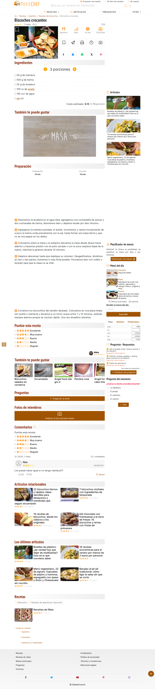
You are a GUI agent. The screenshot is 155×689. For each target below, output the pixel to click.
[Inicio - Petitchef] (16, 16)
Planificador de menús (122, 259)
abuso (101, 474)
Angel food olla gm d (63, 380)
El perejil (114, 391)
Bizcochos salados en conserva (21, 382)
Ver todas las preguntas (130, 368)
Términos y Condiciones (91, 661)
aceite (31, 89)
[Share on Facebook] (63, 54)
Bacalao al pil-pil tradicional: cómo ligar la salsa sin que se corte (90, 573)
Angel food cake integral (101, 380)
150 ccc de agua (25, 93)
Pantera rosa (81, 379)
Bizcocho (22, 602)
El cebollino (115, 395)
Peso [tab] (110, 322)
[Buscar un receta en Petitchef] (125, 5)
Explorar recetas (23, 628)
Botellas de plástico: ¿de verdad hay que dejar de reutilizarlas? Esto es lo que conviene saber (45, 553)
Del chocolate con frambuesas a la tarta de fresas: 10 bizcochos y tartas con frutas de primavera (82, 521)
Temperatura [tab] (133, 322)
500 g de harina (25, 79)
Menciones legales (88, 665)
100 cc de (25, 89)
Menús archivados (119, 301)
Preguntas (109, 12)
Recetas (51, 12)
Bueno (33, 338)
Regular (33, 346)
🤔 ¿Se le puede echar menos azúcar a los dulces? (123, 350)
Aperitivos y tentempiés (32, 643)
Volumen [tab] (120, 322)
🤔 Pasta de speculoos (116, 363)
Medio (33, 342)
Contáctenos (86, 653)
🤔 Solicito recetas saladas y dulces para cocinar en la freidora (121, 357)
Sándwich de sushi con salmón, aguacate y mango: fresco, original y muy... (129, 285)
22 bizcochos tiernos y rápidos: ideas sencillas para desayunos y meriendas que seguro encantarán (36, 496)
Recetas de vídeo (23, 657)
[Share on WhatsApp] (82, 54)
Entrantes (26, 637)
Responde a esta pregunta (115, 353)
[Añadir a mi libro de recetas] (64, 42)
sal (18, 98)
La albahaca (115, 388)
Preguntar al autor (61, 398)
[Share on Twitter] (91, 54)
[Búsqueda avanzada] (130, 6)
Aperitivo (26, 632)
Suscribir (123, 314)
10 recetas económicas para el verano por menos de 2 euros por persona (91, 551)
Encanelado (41, 379)
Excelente (35, 330)
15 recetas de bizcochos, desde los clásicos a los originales (45, 518)
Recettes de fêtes (43, 609)
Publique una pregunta (124, 372)
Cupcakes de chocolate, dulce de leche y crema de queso (128, 296)
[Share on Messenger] (73, 54)
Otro (135, 12)
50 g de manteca (26, 75)
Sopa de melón (124, 273)
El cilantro (114, 399)
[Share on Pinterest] (101, 54)
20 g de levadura (26, 84)
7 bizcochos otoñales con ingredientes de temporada (91, 492)
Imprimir (134, 301)
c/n (20, 98)
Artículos (79, 12)
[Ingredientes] (4, 344)
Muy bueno (35, 334)
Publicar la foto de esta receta (59, 418)
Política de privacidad (90, 657)
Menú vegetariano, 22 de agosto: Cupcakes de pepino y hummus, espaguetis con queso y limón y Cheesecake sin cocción (36, 576)
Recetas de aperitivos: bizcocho (46, 602)
